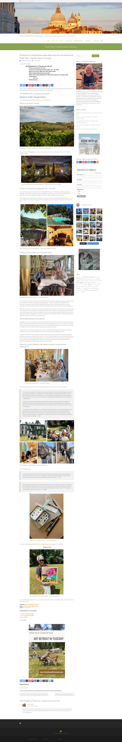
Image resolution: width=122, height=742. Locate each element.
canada (84, 279)
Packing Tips (88, 40)
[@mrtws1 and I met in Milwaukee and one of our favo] (79, 218)
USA (86, 290)
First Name (79, 179)
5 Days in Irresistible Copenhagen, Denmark (86, 129)
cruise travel (91, 280)
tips (98, 288)
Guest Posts (56, 55)
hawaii (79, 284)
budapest (97, 277)
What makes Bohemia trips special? (39, 73)
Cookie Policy (96, 40)
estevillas (100, 280)
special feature (44, 690)
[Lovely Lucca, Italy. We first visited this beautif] (93, 231)
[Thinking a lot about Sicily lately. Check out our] (79, 225)
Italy (61, 55)
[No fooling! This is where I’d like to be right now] (93, 225)
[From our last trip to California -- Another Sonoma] (93, 218)
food (84, 283)
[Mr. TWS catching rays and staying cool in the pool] (86, 211)
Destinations (68, 40)
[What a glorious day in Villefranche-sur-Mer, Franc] (99, 231)
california (79, 279)
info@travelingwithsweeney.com (28, 1)
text (79, 193)
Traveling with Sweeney (31, 36)
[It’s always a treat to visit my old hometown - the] (99, 211)
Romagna (78, 288)
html (79, 191)
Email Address (80, 174)
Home (48, 40)
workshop (58, 690)
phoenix (89, 286)
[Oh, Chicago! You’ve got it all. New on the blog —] (79, 211)
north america (82, 286)
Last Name (79, 184)
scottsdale (92, 288)
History (82, 284)
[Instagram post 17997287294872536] (86, 238)
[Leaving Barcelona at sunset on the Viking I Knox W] (99, 238)
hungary (85, 284)
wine (83, 292)
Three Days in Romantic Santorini (64, 694)
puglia (97, 286)
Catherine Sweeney (26, 60)
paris (37, 690)
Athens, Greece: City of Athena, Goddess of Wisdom (34, 694)
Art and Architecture (27, 55)
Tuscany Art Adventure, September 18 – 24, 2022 (44, 69)
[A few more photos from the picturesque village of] (79, 238)
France (50, 55)
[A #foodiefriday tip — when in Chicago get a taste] (93, 211)
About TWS (54, 40)
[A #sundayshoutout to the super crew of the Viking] (79, 231)
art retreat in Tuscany (44, 544)
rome (82, 288)
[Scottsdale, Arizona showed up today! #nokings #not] (99, 225)
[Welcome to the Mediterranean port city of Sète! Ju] (93, 238)
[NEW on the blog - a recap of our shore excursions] (86, 225)
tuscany (52, 690)
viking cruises (95, 290)
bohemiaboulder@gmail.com (30, 606)
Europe (45, 55)
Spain (96, 288)
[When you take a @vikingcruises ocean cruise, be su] (86, 231)
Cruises (86, 280)
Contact (61, 40)
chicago (88, 279)
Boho (26, 617)
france (30, 690)
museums (96, 284)
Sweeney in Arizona (78, 40)
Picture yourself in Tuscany (37, 68)
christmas (92, 279)
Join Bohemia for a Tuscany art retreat (38, 66)
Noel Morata (30, 704)
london (92, 284)
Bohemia (47, 100)
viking (89, 290)
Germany (93, 282)
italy (34, 690)
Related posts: (33, 80)
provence (93, 286)
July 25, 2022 (37, 60)
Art (22, 690)
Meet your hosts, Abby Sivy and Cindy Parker (42, 71)
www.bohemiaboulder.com (32, 604)
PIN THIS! (35, 78)
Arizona (78, 277)
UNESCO (82, 290)
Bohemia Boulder (29, 613)
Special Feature (68, 55)
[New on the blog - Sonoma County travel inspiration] (86, 218)
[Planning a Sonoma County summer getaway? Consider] (99, 218)
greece (98, 282)
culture (95, 280)
